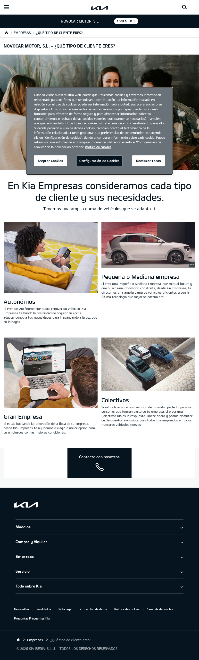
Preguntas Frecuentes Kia (32, 618)
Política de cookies (127, 609)
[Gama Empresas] (148, 245)
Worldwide (44, 609)
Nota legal (65, 609)
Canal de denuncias (160, 609)
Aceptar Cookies (50, 161)
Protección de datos (93, 609)
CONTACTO (124, 21)
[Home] (18, 640)
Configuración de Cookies (99, 161)
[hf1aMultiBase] (51, 258)
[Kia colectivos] (148, 365)
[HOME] (6, 32)
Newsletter (21, 609)
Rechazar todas (148, 161)
